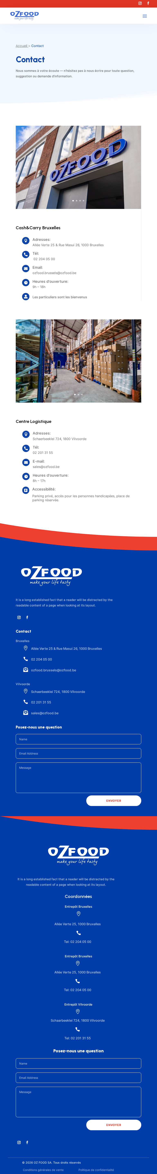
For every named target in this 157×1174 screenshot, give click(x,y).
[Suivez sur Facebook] (148, 3)
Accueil (21, 46)
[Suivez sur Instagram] (140, 3)
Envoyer (113, 800)
